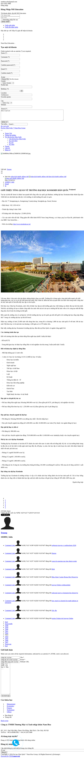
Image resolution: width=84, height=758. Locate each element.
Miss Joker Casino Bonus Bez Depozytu (65, 577)
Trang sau (8, 644)
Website (3, 105)
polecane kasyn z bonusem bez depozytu (65, 593)
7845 (6, 638)
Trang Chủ (8, 133)
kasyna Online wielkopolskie (61, 585)
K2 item (11, 144)
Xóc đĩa (54, 610)
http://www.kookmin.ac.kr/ (22, 224)
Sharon (54, 553)
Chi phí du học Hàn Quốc (17, 139)
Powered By (10, 756)
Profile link (4, 85)
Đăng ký (8, 150)
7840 (6, 629)
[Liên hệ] (15, 744)
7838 (6, 625)
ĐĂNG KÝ (5, 122)
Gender (3, 81)
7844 (6, 637)
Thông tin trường (10, 135)
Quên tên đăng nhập (11, 27)
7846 (6, 640)
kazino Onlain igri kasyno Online (62, 618)
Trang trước (8, 624)
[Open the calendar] (21, 91)
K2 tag (11, 142)
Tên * (22, 657)
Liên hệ (7, 148)
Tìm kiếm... (4, 124)
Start (6, 622)
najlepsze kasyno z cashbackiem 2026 (64, 545)
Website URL (24, 662)
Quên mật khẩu (10, 25)
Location (4, 93)
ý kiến (9, 182)
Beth (53, 569)
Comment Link (10, 545)
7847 (6, 642)
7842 (6, 633)
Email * (22, 659)
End (6, 646)
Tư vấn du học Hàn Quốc (13, 137)
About (4, 109)
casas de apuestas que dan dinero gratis (64, 561)
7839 (6, 627)
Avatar (3, 77)
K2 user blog (13, 141)
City (2, 101)
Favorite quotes (6, 97)
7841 (6, 631)
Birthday (5, 89)
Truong (9, 169)
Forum (7, 146)
